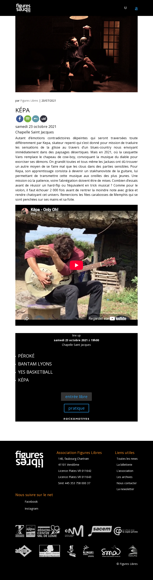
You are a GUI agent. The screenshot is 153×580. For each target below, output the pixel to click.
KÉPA (23, 380)
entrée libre (76, 396)
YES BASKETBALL (35, 372)
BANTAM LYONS (35, 364)
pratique (76, 408)
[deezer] (43, 118)
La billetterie (124, 464)
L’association (125, 471)
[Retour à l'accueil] (23, 8)
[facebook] (19, 118)
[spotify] (27, 118)
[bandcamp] (35, 118)
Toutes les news (127, 459)
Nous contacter (127, 483)
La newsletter (125, 489)
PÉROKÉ (26, 356)
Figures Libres (29, 100)
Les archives (124, 477)
